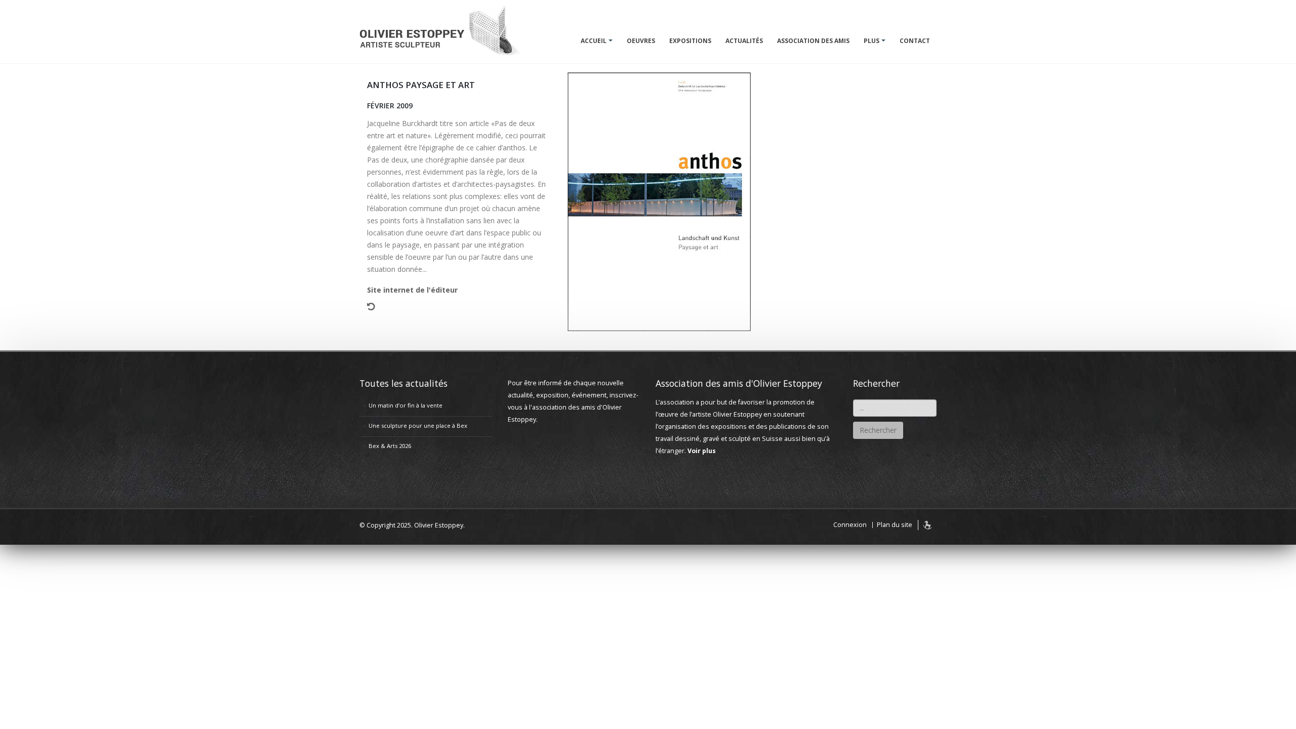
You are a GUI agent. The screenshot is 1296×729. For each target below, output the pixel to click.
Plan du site (894, 524)
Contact (915, 40)
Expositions (690, 40)
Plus (871, 40)
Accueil (593, 40)
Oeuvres (641, 40)
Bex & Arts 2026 (390, 446)
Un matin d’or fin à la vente (405, 405)
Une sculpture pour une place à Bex (418, 425)
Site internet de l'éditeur (412, 290)
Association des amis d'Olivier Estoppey (739, 383)
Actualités (744, 40)
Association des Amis (813, 40)
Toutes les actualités (403, 383)
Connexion (850, 524)
